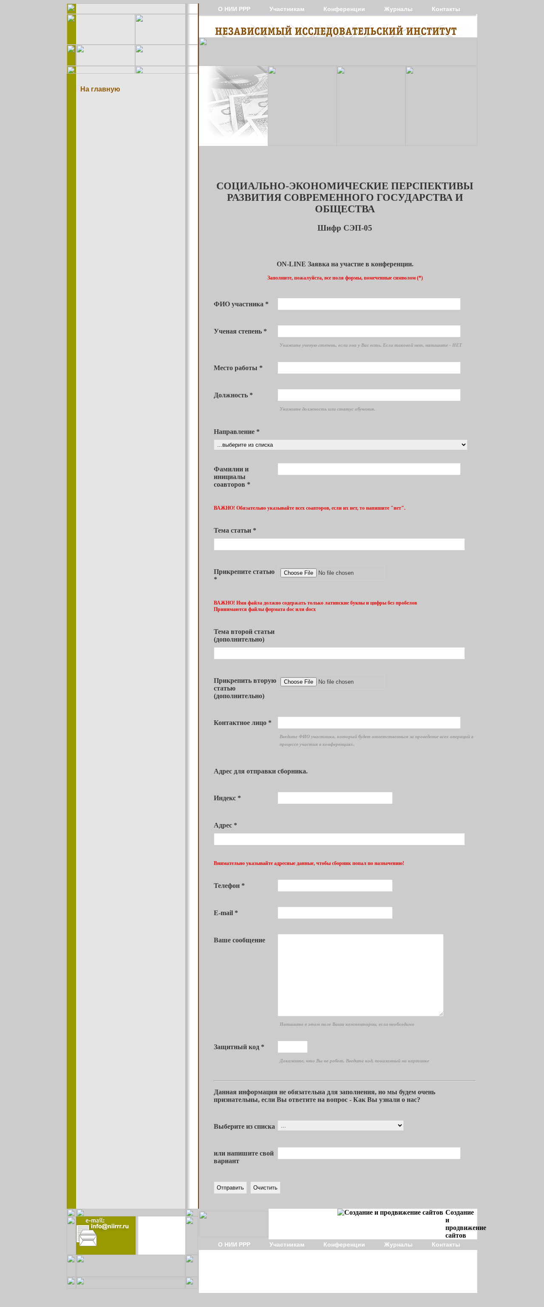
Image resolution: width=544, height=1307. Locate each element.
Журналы (398, 9)
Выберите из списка (244, 1126)
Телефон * (229, 885)
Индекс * (227, 798)
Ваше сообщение (239, 940)
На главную (100, 89)
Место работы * (238, 367)
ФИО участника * (241, 304)
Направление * (237, 431)
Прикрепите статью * (244, 575)
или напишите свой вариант (244, 1157)
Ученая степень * (240, 331)
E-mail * (226, 912)
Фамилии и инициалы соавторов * (232, 476)
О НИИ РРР (234, 9)
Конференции (344, 9)
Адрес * (225, 825)
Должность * (233, 395)
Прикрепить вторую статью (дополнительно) (245, 688)
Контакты (446, 9)
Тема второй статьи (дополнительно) (244, 635)
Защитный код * (239, 1046)
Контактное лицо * (243, 722)
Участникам (286, 9)
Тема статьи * (235, 530)
